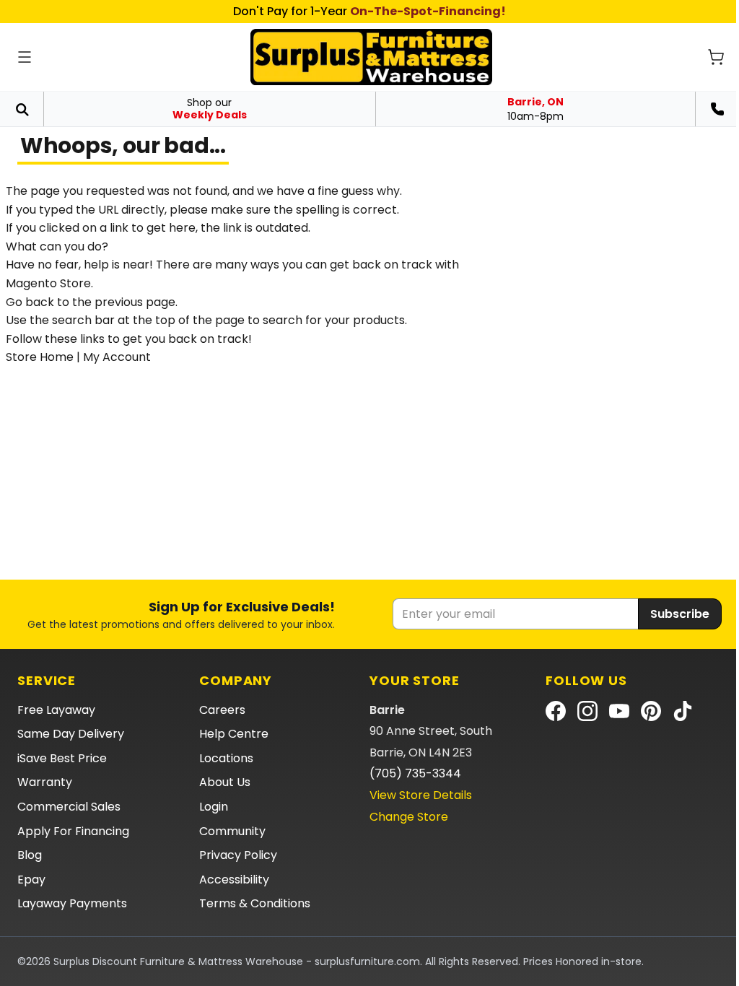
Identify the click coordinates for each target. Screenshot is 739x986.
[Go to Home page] (371, 57)
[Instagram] (587, 711)
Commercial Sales (69, 806)
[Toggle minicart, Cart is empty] (715, 57)
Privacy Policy (238, 855)
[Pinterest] (651, 711)
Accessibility (234, 879)
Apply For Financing (73, 831)
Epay (31, 879)
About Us (224, 782)
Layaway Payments (72, 903)
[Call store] (717, 109)
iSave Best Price (62, 758)
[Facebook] (556, 711)
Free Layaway (56, 710)
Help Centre (233, 733)
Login (213, 806)
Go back (30, 302)
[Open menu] (24, 57)
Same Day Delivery (70, 733)
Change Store (409, 816)
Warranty (44, 782)
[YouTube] (619, 711)
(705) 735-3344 (415, 773)
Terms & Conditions (254, 903)
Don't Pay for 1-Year (369, 11)
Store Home (40, 357)
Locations (226, 758)
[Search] (22, 109)
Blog (29, 855)
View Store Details (421, 795)
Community (232, 831)
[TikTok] (683, 711)
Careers (222, 710)
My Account (117, 357)
